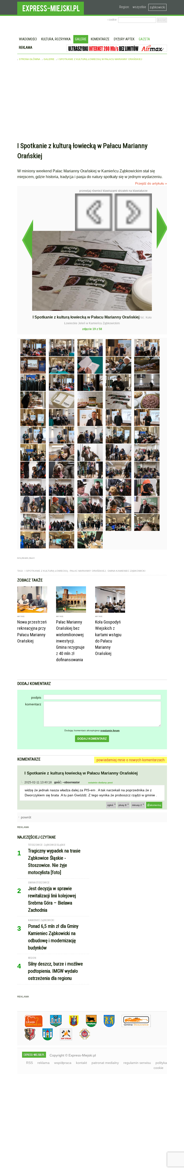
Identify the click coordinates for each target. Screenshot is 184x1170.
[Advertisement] (92, 102)
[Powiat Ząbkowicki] (30, 1026)
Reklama (25, 47)
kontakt (81, 1063)
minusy (137, 805)
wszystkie (139, 7)
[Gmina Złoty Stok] (26, 1039)
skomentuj (155, 805)
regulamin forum (110, 730)
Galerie (80, 39)
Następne (162, 228)
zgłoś (110, 805)
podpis (36, 697)
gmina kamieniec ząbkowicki (126, 571)
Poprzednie (27, 240)
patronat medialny (105, 1063)
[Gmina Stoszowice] (133, 1026)
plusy (122, 805)
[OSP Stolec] (62, 1039)
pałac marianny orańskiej (88, 571)
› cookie (111, 19)
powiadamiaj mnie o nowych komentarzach (131, 759)
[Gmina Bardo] (70, 1026)
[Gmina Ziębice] (44, 1039)
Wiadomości (28, 39)
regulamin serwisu (137, 1063)
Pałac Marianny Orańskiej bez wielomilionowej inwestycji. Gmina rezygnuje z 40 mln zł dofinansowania (70, 640)
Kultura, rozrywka (56, 39)
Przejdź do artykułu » (151, 183)
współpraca (62, 1063)
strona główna (29, 59)
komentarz (33, 704)
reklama (43, 1063)
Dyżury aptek (124, 39)
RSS (29, 1063)
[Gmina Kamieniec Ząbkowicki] (106, 1026)
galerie (49, 59)
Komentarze (100, 39)
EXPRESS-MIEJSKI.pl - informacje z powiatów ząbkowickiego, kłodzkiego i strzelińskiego (50, 7)
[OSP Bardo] (81, 1039)
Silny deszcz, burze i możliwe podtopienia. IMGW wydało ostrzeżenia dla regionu (55, 971)
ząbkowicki (157, 7)
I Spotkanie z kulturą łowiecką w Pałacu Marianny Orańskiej (100, 59)
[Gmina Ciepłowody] (88, 1026)
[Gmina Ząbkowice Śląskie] (52, 1026)
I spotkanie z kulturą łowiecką (46, 571)
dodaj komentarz (92, 738)
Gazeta (144, 39)
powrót (26, 817)
